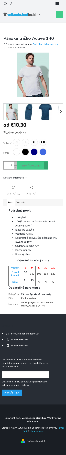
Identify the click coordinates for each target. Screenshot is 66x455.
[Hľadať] (5, 3)
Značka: (15, 47)
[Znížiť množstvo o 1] (15, 167)
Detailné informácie (13, 177)
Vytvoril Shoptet (36, 441)
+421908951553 (19, 339)
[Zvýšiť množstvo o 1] (15, 163)
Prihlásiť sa (11, 392)
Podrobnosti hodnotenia (45, 44)
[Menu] (57, 3)
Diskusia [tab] (20, 202)
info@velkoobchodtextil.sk (25, 333)
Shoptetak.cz (37, 431)
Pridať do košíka (31, 165)
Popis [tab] (11, 202)
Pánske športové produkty (36, 294)
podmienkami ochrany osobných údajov (24, 383)
